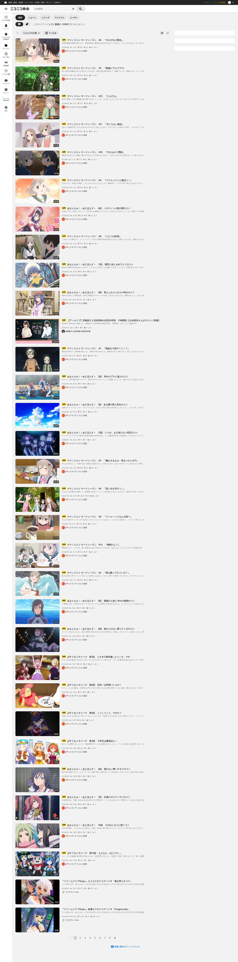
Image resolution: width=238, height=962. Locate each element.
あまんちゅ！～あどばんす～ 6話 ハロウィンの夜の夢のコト (96, 208)
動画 (10, 2)
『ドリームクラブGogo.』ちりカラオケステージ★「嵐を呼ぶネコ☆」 (97, 881)
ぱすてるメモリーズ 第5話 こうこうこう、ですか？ (91, 712)
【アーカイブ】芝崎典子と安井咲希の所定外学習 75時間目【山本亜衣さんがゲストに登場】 (111, 320)
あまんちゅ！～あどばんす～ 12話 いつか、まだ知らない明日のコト (100, 432)
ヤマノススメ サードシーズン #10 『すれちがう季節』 (93, 152)
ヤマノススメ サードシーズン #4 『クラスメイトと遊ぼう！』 (97, 180)
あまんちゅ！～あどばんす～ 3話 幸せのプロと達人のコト (95, 376)
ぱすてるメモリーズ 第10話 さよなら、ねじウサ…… (92, 853)
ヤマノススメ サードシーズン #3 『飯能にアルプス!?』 (93, 68)
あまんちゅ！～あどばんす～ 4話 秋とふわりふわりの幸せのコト (98, 292)
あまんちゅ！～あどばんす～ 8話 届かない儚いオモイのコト (96, 769)
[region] (6, 487)
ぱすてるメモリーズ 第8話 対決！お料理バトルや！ (92, 684)
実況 (42, 2)
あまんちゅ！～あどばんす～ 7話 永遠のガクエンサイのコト (96, 797)
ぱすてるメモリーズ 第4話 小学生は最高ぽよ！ (89, 741)
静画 (15, 2)
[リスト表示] (162, 33)
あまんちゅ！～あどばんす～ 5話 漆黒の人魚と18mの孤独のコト (98, 600)
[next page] (115, 938)
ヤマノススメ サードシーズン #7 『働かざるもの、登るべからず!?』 (100, 460)
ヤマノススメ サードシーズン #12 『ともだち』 (90, 96)
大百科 (37, 2)
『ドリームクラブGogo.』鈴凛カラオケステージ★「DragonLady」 (96, 909)
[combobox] (55, 9)
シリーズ (45, 17)
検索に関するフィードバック (127, 946)
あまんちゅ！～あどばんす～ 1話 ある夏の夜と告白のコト (95, 404)
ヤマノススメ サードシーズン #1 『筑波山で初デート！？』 (96, 348)
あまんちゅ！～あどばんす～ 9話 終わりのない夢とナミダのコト (98, 628)
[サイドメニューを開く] (6, 9)
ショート (32, 17)
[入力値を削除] (73, 9)
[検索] (81, 9)
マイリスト (59, 17)
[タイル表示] (167, 33)
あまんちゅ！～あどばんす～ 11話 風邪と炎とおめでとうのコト (97, 264)
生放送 (20, 2)
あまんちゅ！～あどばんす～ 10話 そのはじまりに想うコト (95, 825)
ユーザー (74, 17)
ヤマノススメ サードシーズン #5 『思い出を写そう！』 (94, 488)
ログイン (207, 2)
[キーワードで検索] (19, 24)
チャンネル (29, 2)
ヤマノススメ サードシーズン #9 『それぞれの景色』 (93, 40)
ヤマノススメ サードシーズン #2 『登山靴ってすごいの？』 (96, 572)
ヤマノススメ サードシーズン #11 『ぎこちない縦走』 (93, 124)
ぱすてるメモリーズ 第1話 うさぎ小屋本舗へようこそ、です (96, 656)
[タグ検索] (27, 24)
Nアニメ (49, 2)
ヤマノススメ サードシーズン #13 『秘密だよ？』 (91, 544)
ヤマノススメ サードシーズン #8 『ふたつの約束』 (91, 236)
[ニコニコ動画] (19, 8)
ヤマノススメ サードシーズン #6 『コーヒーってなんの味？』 (97, 516)
